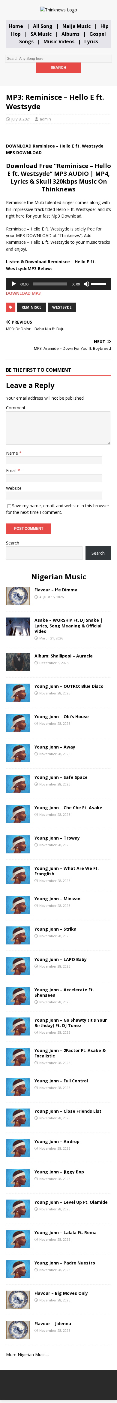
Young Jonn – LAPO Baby (60, 959)
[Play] (14, 284)
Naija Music (76, 26)
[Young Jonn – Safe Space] (18, 789)
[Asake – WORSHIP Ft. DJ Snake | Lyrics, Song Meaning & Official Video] (18, 632)
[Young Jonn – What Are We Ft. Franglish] (18, 880)
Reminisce (31, 307)
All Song (42, 26)
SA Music (41, 34)
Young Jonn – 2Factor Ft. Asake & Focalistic (70, 1053)
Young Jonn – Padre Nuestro (64, 1263)
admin (45, 119)
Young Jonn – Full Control (61, 1081)
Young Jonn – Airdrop (57, 1141)
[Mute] (86, 284)
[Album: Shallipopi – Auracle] (18, 667)
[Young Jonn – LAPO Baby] (18, 971)
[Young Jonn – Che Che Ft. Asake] (18, 819)
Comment (16, 407)
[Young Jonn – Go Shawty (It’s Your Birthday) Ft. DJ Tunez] (18, 1032)
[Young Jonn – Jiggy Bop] (18, 1183)
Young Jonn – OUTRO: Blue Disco (69, 686)
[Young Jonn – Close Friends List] (18, 1123)
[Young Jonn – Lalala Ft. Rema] (18, 1244)
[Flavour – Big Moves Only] (18, 1305)
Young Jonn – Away (54, 747)
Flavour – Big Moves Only (61, 1293)
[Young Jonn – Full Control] (18, 1092)
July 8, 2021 (21, 119)
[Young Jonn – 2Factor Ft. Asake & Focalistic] (18, 1062)
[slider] (99, 283)
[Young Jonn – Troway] (18, 849)
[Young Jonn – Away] (18, 758)
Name (12, 453)
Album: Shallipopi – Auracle (63, 656)
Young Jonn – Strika (55, 929)
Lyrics (91, 41)
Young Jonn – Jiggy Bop (59, 1172)
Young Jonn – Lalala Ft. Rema (65, 1232)
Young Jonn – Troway (57, 838)
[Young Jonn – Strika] (18, 941)
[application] (58, 284)
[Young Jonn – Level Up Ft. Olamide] (18, 1214)
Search (12, 543)
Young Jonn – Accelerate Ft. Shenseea (64, 992)
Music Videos (59, 41)
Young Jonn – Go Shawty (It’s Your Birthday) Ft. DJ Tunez (70, 1022)
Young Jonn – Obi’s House (61, 716)
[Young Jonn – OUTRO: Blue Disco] (18, 698)
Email (12, 470)
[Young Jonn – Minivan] (18, 910)
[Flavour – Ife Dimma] (18, 602)
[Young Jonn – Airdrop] (18, 1153)
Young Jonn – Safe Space (61, 777)
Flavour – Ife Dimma (55, 590)
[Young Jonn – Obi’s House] (18, 728)
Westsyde (62, 307)
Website (14, 488)
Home (16, 26)
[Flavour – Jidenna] (18, 1335)
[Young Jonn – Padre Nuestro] (18, 1274)
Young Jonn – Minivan (57, 898)
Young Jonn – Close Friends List (67, 1111)
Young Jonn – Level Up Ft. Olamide (71, 1202)
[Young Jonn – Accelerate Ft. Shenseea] (18, 1001)
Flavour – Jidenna (52, 1323)
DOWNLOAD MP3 (23, 293)
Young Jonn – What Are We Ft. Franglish (66, 871)
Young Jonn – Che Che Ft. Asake (68, 807)
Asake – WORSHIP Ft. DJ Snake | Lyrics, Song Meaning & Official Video (68, 625)
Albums (71, 34)
